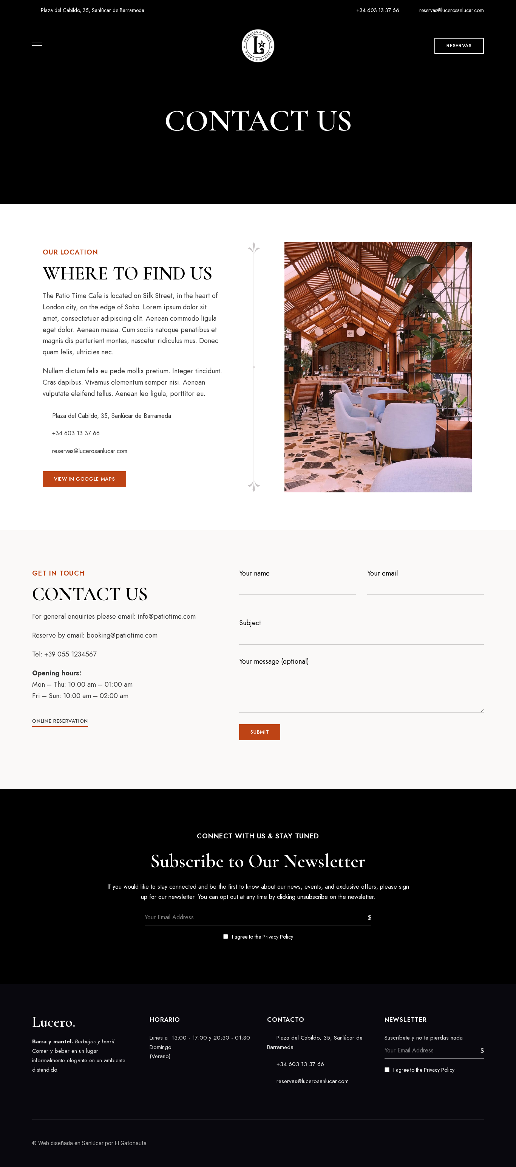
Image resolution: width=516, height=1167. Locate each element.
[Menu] (35, 43)
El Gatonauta (131, 1143)
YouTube (87, 1085)
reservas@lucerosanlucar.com (451, 10)
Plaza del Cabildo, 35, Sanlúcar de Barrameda (91, 10)
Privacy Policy (278, 936)
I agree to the (262, 936)
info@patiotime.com (166, 616)
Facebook (34, 1085)
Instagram (61, 1085)
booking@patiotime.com (122, 635)
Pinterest (74, 1085)
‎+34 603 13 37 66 (377, 10)
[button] (459, 46)
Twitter (48, 1085)
